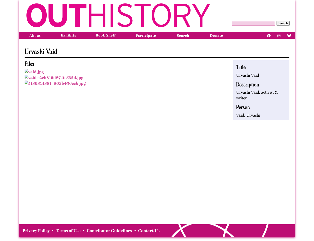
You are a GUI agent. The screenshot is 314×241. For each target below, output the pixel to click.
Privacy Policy (36, 230)
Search (283, 23)
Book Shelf (106, 35)
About (35, 36)
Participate (146, 36)
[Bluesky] (289, 35)
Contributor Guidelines (109, 230)
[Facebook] (269, 35)
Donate (216, 36)
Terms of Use (68, 230)
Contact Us (149, 230)
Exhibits (68, 35)
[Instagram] (279, 35)
